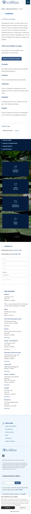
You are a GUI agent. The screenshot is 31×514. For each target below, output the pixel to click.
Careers (17, 130)
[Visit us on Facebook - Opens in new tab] (3, 456)
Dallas (6, 309)
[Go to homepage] (11, 2)
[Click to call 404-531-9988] (22, 2)
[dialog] (15, 504)
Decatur (6, 329)
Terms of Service (10, 441)
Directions (7, 325)
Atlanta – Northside (9, 374)
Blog (6, 435)
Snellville (6, 388)
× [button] (29, 496)
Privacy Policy (17, 505)
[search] (18, 483)
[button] (28, 2)
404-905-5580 (17, 254)
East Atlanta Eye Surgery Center (13, 319)
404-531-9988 (19, 489)
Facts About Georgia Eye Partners (10, 494)
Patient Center (9, 432)
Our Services (9, 429)
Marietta (6, 294)
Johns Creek (7, 364)
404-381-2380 (17, 250)
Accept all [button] (8, 507)
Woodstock (7, 400)
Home (3, 9)
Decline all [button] (23, 507)
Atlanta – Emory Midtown (11, 341)
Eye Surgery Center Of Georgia (12, 352)
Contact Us (8, 438)
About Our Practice (11, 9)
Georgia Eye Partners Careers (11, 58)
